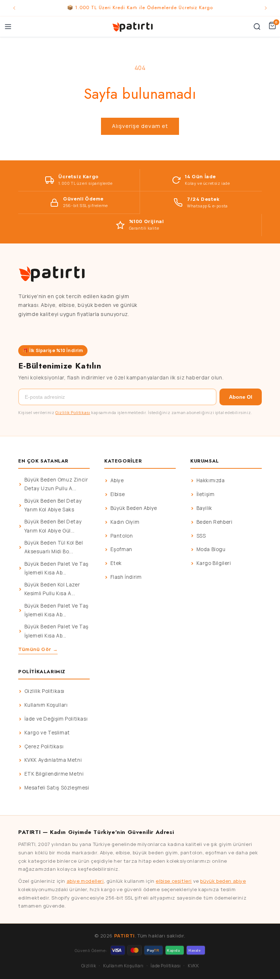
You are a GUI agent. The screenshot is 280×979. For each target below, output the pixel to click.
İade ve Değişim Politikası (56, 718)
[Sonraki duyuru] (266, 8)
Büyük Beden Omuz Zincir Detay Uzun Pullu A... (56, 484)
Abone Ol (240, 397)
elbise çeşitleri (174, 881)
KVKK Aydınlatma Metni (53, 760)
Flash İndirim (126, 577)
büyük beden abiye (223, 881)
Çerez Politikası (44, 746)
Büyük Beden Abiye (133, 508)
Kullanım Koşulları (46, 705)
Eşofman (121, 549)
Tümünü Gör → (38, 649)
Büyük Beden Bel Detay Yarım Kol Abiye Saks (53, 505)
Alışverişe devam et (140, 126)
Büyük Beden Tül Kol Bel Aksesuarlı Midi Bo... (53, 547)
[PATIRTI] (133, 26)
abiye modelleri (85, 881)
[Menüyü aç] (8, 27)
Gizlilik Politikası (72, 412)
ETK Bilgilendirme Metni (54, 774)
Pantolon (121, 536)
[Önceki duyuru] (14, 8)
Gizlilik (88, 966)
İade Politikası (165, 966)
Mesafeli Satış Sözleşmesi (56, 787)
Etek (116, 563)
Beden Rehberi (215, 522)
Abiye (117, 480)
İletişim (206, 494)
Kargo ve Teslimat (47, 732)
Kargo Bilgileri (214, 563)
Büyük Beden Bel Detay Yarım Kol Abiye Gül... (53, 526)
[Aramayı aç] (257, 27)
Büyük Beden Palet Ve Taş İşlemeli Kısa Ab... (56, 568)
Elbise (117, 494)
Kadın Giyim (125, 522)
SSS (201, 536)
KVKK (193, 966)
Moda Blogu (211, 549)
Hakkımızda (211, 480)
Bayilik (204, 508)
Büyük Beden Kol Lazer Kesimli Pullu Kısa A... (52, 589)
